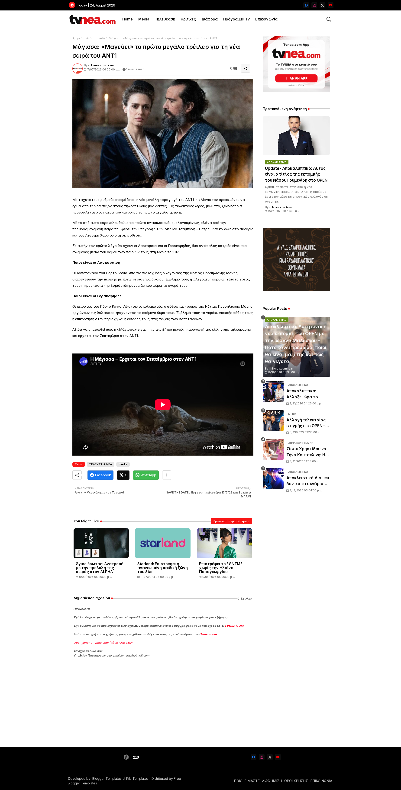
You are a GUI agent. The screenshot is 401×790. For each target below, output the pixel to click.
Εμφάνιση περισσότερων (231, 521)
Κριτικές (188, 19)
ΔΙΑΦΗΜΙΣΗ (272, 781)
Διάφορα (210, 19)
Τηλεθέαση (165, 19)
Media (143, 19)
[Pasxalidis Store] (296, 290)
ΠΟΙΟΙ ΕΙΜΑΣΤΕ (247, 781)
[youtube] (330, 5)
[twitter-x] (322, 5)
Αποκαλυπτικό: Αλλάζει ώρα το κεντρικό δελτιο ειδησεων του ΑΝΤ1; (306, 394)
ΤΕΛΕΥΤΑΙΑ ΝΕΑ (100, 464)
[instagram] (314, 5)
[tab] (128, 19)
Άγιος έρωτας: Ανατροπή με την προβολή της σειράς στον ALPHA (99, 568)
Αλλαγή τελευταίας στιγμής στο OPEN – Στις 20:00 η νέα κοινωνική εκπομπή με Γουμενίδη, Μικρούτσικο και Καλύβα (308, 423)
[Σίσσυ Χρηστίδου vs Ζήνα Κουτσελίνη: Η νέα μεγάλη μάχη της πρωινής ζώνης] (273, 449)
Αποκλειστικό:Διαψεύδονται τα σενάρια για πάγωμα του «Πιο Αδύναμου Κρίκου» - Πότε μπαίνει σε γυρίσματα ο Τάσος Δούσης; (307, 481)
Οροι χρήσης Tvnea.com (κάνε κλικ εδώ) (103, 642)
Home (127, 19)
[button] (328, 19)
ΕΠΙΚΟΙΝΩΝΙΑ (321, 781)
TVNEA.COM (234, 625)
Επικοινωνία (266, 19)
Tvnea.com (208, 634)
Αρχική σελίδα (83, 38)
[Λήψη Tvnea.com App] (296, 64)
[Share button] (166, 475)
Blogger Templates (107, 778)
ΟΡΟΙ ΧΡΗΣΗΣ (296, 781)
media (101, 38)
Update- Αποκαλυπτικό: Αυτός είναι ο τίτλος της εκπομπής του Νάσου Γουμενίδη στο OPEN (296, 174)
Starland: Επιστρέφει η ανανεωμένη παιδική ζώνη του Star (162, 568)
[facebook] (306, 5)
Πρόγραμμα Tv (236, 19)
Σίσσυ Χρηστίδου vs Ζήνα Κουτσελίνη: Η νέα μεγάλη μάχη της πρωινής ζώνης (307, 452)
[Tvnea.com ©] (92, 19)
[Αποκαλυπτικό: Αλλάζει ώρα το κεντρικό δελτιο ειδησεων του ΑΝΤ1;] (273, 391)
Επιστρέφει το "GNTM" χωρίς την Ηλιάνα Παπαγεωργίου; (220, 568)
